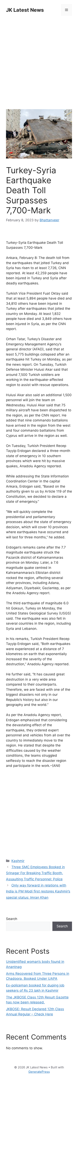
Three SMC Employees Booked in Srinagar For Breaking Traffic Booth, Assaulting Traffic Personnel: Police (35, 873)
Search (11, 919)
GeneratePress (39, 1072)
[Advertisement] (39, 63)
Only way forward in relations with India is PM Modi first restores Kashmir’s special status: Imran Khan (38, 891)
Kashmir (17, 861)
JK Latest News (25, 10)
